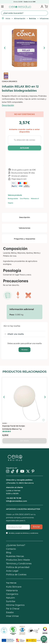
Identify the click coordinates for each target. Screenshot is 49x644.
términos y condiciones (30, 533)
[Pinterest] (33, 471)
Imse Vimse (12, 616)
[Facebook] (17, 471)
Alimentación (19, 18)
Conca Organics (9, 81)
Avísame (24, 148)
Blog (8, 552)
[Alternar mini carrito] (46, 6)
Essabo (10, 612)
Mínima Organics (15, 605)
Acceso (24, 349)
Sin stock (24, 441)
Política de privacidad (17, 567)
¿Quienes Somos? (15, 545)
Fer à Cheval (12, 608)
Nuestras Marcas (15, 556)
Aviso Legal (12, 571)
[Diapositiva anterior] (5, 48)
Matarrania (12, 590)
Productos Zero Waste (18, 560)
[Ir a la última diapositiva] (4, 397)
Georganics (12, 594)
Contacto (11, 549)
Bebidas (32, 18)
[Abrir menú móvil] (2, 7)
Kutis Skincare (13, 586)
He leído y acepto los (23, 533)
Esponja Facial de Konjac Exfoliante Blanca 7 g (13, 427)
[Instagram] (7, 471)
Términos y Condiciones (19, 563)
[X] (28, 471)
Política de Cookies (16, 574)
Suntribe (10, 601)
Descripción (8, 105)
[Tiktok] (12, 471)
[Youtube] (22, 471)
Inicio (8, 18)
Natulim (10, 597)
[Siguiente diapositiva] (44, 48)
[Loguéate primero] (44, 380)
